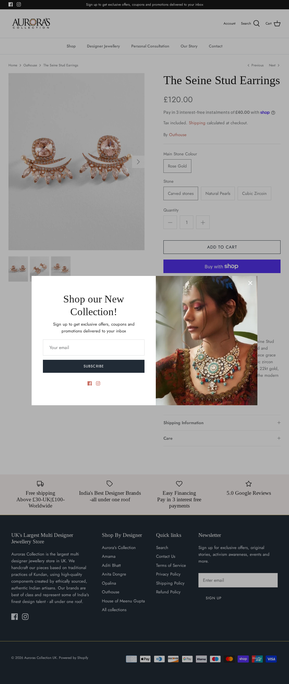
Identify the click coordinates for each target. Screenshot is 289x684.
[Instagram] (98, 383)
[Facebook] (89, 383)
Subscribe (94, 366)
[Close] (250, 283)
